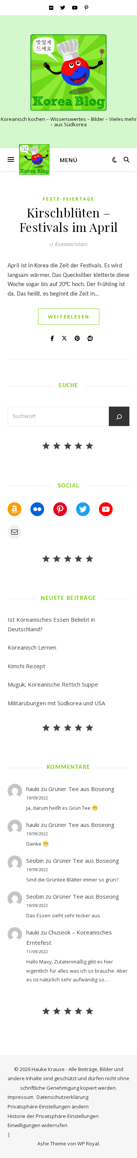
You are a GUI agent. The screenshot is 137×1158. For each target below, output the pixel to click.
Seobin (35, 860)
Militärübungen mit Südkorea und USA (56, 703)
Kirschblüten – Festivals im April (68, 219)
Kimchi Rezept (26, 666)
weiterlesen (68, 316)
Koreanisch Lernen (32, 647)
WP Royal (88, 1143)
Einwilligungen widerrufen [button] (37, 1125)
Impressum (20, 1097)
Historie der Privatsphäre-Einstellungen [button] (53, 1116)
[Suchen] (119, 417)
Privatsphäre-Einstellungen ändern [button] (48, 1106)
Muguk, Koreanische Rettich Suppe (53, 684)
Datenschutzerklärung (62, 1097)
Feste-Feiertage (68, 199)
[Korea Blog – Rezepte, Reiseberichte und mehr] (68, 72)
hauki (32, 789)
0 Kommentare (68, 244)
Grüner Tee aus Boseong (81, 789)
